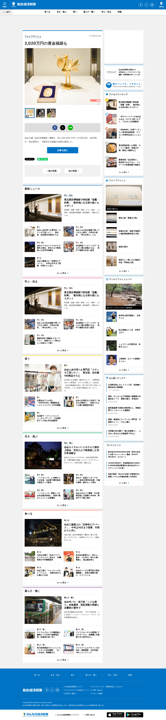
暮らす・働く (89, 12)
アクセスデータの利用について (77, 690)
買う (75, 12)
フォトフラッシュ (33, 36)
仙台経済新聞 (23, 4)
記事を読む (62, 150)
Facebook (141, 5)
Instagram (152, 5)
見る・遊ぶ (62, 12)
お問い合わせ (97, 690)
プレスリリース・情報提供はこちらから (107, 686)
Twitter (146, 5)
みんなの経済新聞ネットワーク (35, 715)
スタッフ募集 (97, 693)
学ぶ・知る (106, 12)
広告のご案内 (70, 693)
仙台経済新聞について (73, 686)
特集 (120, 12)
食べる (47, 12)
